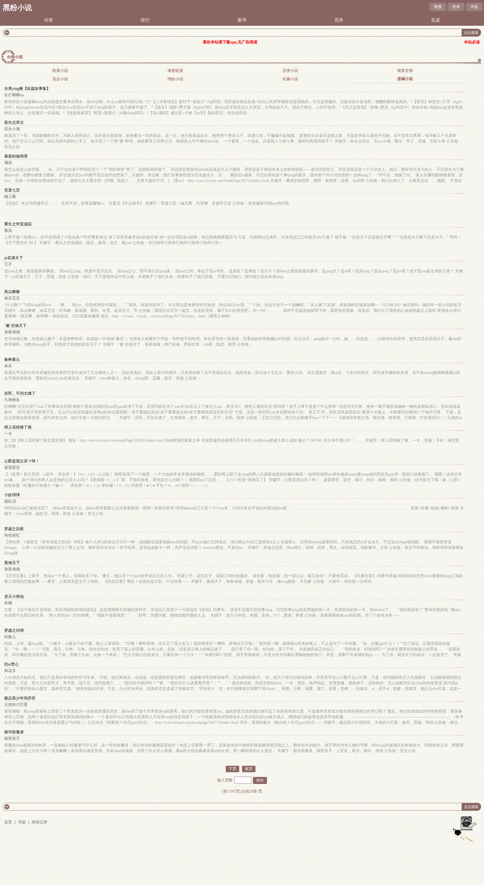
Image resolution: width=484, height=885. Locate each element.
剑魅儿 (10, 637)
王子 (8, 264)
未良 (8, 366)
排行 (145, 20)
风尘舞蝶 (12, 292)
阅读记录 (39, 822)
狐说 (8, 230)
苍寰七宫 (12, 190)
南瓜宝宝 (12, 298)
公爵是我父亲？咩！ (21, 461)
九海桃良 (12, 400)
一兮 (8, 434)
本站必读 (472, 42)
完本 (338, 20)
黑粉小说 (17, 8)
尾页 (249, 769)
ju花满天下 (13, 258)
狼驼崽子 (12, 738)
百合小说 (60, 79)
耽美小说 (60, 71)
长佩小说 (290, 79)
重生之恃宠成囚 (18, 224)
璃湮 (8, 163)
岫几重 (10, 197)
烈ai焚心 (11, 664)
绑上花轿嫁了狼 (18, 427)
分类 (48, 20)
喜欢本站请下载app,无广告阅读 (230, 42)
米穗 (8, 603)
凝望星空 (12, 467)
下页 (232, 769)
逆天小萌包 (14, 596)
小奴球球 (12, 495)
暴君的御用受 (16, 156)
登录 (456, 7)
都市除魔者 (14, 732)
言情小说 (290, 71)
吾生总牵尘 (14, 122)
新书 (242, 20)
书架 (474, 7)
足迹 (435, 20)
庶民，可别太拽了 (20, 393)
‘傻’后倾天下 (15, 326)
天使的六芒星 (16, 705)
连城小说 (405, 79)
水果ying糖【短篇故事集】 (27, 88)
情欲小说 (175, 79)
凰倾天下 (12, 563)
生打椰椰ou (14, 95)
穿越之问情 (14, 630)
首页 (8, 822)
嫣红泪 (10, 501)
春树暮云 (12, 359)
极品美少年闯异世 (20, 698)
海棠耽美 (175, 71)
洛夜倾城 (12, 332)
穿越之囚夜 (14, 529)
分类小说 (15, 57)
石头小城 (12, 129)
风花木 (10, 671)
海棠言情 (405, 71)
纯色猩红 (12, 535)
